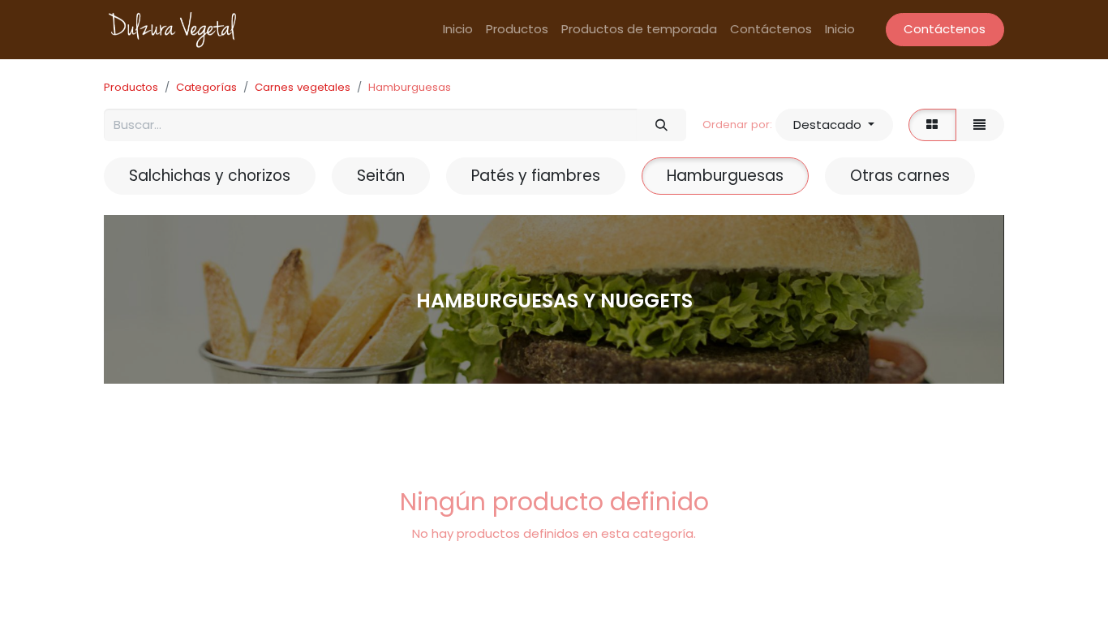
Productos (131, 87)
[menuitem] (457, 29)
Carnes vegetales (302, 87)
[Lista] (980, 125)
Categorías (206, 87)
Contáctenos (945, 28)
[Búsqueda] (661, 125)
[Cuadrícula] (932, 125)
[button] (834, 125)
